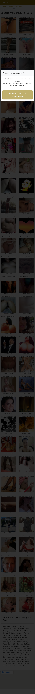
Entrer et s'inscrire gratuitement (17, 95)
